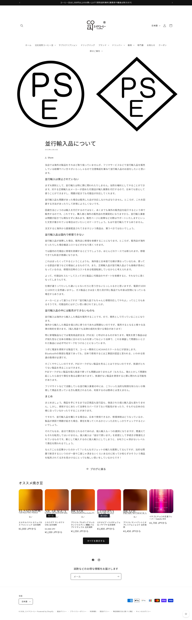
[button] (22, 26)
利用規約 (93, 611)
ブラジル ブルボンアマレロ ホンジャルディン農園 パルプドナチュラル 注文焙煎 (82, 524)
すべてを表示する (96, 540)
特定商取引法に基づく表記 (123, 611)
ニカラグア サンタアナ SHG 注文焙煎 (55, 523)
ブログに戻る (98, 469)
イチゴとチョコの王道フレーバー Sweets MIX (160, 517)
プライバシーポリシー (78, 611)
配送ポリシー (105, 611)
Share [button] (51, 157)
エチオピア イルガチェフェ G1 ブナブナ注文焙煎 (109, 523)
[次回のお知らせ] (172, 2)
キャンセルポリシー (143, 611)
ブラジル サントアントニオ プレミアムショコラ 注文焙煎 (135, 524)
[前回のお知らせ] (20, 2)
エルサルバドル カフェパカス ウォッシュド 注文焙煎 (30, 523)
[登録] (118, 576)
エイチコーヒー (31, 611)
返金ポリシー (62, 611)
